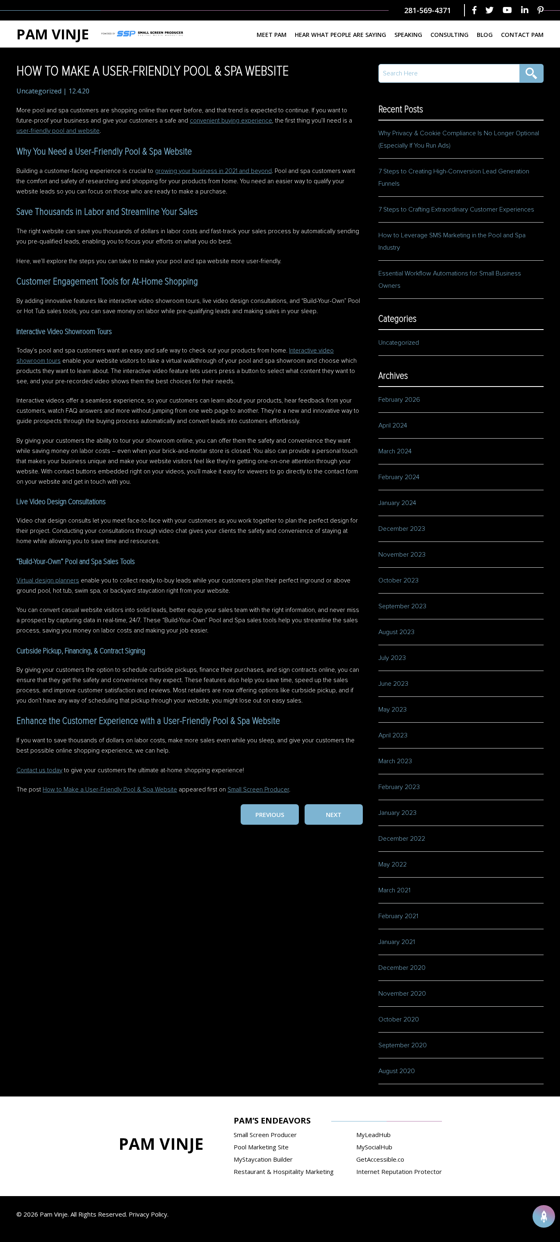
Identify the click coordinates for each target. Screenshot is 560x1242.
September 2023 (402, 606)
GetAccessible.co (380, 1159)
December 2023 (401, 528)
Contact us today (39, 770)
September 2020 (402, 1045)
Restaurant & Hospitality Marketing (284, 1171)
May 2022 (392, 864)
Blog (485, 35)
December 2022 (401, 838)
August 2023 (396, 632)
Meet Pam (272, 35)
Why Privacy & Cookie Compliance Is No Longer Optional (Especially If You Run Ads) (458, 139)
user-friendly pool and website (58, 131)
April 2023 (392, 735)
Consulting (449, 35)
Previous (269, 814)
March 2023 (395, 761)
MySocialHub (374, 1147)
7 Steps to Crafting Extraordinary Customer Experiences (457, 209)
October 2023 (398, 580)
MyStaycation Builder (263, 1159)
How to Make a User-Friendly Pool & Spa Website (110, 790)
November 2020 (402, 993)
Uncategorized (38, 91)
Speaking (408, 35)
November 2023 (402, 554)
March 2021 (394, 890)
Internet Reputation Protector (399, 1171)
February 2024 (398, 477)
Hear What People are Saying (340, 35)
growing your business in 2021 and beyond (213, 171)
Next (333, 814)
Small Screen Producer (258, 790)
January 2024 (397, 503)
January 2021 (396, 942)
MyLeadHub (373, 1135)
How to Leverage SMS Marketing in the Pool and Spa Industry (452, 241)
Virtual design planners (47, 581)
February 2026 (399, 399)
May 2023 (392, 709)
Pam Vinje (52, 34)
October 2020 (398, 1019)
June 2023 (393, 683)
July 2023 (392, 658)
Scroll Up (544, 1216)
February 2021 (398, 916)
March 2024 (395, 451)
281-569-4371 (427, 10)
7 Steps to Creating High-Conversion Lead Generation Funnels (453, 177)
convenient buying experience (231, 121)
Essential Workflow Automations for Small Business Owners (449, 279)
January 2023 (397, 813)
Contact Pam (522, 35)
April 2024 (392, 425)
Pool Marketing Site (261, 1147)
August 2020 (396, 1071)
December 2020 (402, 967)
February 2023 (399, 787)
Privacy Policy (148, 1214)
